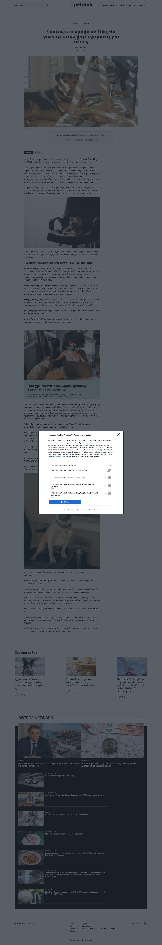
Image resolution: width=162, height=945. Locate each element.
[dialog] (81, 472)
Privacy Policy (93, 510)
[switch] (108, 470)
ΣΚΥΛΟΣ (105, 5)
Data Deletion (68, 510)
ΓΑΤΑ (112, 5)
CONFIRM (65, 502)
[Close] (119, 435)
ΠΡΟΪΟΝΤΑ (130, 5)
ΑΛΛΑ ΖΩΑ (120, 5)
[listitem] (81, 465)
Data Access (81, 510)
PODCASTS (141, 5)
